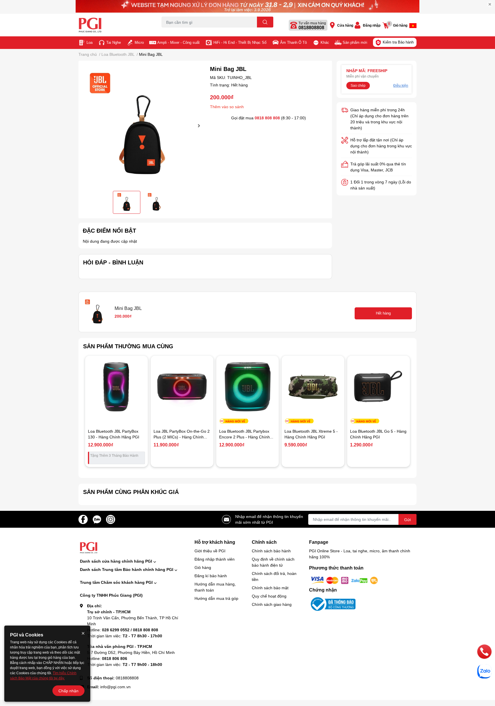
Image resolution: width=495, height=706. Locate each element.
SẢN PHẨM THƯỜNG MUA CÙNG (128, 346)
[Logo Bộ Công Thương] (332, 603)
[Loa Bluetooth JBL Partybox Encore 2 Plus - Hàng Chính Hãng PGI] (248, 387)
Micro (139, 42)
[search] (265, 22)
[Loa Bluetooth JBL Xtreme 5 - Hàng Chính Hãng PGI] (313, 387)
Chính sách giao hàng (272, 604)
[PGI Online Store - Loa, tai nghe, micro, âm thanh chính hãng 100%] (114, 25)
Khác (325, 42)
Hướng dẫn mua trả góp (216, 598)
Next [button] (198, 125)
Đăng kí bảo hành (211, 575)
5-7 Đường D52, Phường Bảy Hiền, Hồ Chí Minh (131, 652)
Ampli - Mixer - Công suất (178, 42)
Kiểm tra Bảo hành (398, 42)
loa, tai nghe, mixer (176, 31)
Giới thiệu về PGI (210, 550)
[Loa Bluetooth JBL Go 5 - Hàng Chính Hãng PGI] (378, 387)
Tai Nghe (113, 42)
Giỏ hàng (203, 567)
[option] (142, 125)
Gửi (407, 519)
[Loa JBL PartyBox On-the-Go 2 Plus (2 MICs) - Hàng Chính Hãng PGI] (182, 387)
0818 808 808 (267, 117)
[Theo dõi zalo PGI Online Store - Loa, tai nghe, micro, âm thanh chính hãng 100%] (96, 518)
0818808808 (311, 27)
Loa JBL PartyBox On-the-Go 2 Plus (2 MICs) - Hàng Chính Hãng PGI (182, 437)
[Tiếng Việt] (413, 25)
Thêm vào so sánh (227, 106)
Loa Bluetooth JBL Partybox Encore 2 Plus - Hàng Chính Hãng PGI (244, 437)
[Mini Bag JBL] (142, 125)
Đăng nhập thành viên (215, 559)
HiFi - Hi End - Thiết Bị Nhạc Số (239, 42)
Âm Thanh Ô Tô (293, 42)
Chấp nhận (68, 690)
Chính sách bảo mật (270, 587)
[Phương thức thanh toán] (344, 580)
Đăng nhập (371, 25)
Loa (90, 42)
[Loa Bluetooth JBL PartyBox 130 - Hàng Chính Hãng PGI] (116, 387)
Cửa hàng (345, 25)
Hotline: (122, 629)
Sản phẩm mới (355, 42)
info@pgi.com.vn (115, 686)
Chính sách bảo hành (271, 550)
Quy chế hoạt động (269, 596)
